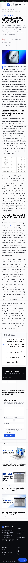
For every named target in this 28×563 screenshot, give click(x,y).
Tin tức (3, 554)
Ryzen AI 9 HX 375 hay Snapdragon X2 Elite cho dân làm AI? (15, 361)
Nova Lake (12, 382)
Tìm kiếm (4, 550)
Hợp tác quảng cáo (20, 550)
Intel (4, 382)
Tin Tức (11, 15)
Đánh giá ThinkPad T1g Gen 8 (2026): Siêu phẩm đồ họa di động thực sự (15, 340)
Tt (12, 540)
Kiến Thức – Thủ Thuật (7, 461)
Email (17, 417)
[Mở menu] (3, 4)
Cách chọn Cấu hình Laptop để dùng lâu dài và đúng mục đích (13, 513)
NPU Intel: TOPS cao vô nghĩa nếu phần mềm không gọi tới (13, 489)
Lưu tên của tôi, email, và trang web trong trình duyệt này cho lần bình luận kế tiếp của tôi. (15, 431)
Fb (3, 540)
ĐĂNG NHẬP (24, 1)
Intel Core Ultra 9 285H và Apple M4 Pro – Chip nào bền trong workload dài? (15, 346)
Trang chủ (4, 9)
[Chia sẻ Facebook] (3, 45)
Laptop (19, 528)
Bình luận (7, 406)
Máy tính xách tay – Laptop (9, 510)
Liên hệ (18, 547)
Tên (5, 417)
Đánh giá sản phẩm (20, 534)
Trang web (6, 423)
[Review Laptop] (8, 527)
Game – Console (21, 537)
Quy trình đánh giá (21, 554)
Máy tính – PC (11, 9)
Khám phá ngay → (7, 377)
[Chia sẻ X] (6, 45)
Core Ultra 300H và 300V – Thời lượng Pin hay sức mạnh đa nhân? (15, 356)
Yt (9, 540)
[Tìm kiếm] (24, 4)
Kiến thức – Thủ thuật (7, 552)
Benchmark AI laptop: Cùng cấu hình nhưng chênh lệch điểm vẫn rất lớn (13, 465)
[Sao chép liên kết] (9, 45)
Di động (19, 539)
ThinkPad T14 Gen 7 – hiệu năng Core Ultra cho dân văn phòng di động (15, 351)
